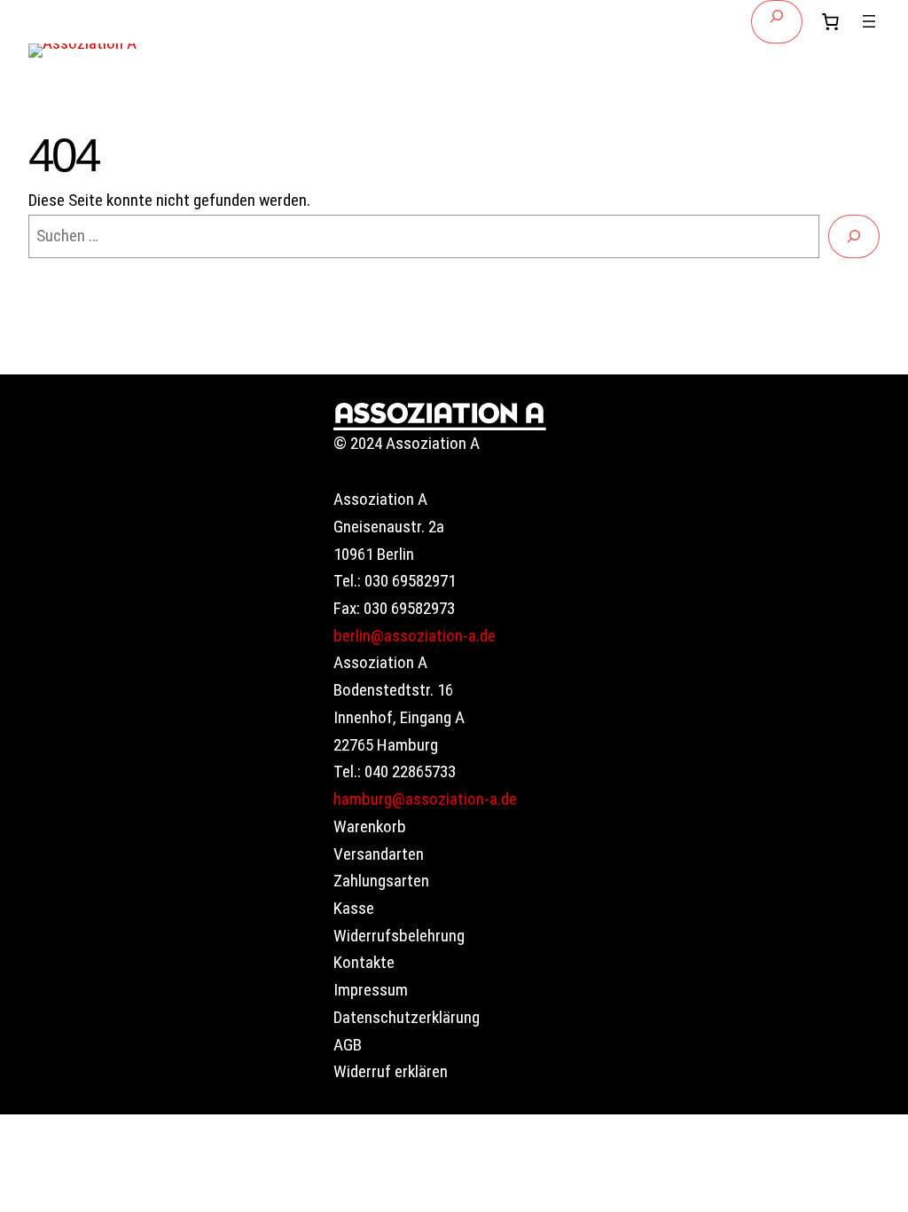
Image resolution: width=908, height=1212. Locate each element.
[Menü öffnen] (869, 21)
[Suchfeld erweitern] (776, 21)
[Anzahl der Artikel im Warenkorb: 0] (830, 21)
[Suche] (854, 236)
